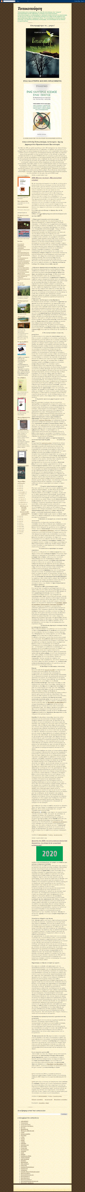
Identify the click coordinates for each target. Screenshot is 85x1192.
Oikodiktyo (23, 1160)
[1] (65, 881)
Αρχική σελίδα (48, 1099)
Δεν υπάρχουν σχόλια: (58, 834)
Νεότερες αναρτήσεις (37, 1099)
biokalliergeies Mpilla (26, 1156)
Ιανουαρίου (23, 504)
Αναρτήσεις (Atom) (44, 1103)
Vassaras (23, 1138)
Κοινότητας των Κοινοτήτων (56, 702)
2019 (20, 516)
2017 (20, 519)
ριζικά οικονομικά (25, 1124)
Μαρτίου (22, 500)
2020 (20, 490)
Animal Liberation (25, 1157)
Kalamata (23, 1154)
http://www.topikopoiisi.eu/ (23, 207)
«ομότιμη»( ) (45, 420)
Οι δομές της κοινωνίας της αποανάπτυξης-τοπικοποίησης (24, 265)
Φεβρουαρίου (23, 502)
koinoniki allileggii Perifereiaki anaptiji (30, 1171)
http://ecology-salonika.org (27, 1182)
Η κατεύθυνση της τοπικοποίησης (22, 247)
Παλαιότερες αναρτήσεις (60, 1099)
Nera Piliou (23, 1135)
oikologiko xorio (25, 1145)
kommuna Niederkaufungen (27, 1167)
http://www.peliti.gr (25, 1173)
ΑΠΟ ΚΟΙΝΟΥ (24, 1121)
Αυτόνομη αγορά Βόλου (27, 1126)
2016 (20, 521)
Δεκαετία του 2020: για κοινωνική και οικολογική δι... (24, 513)
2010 (20, 531)
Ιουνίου (22, 495)
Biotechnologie (24, 1162)
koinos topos (24, 1165)
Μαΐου (21, 497)
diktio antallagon (25, 1164)
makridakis (23, 1143)
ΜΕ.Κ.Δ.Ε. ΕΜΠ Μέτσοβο (27, 1131)
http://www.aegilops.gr (26, 1179)
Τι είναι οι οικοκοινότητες (23, 267)
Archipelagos (24, 1170)
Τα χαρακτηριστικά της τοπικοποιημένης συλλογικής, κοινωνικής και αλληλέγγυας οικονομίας (24, 260)
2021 (20, 488)
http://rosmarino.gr (25, 1176)
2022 (20, 486)
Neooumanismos (25, 1149)
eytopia (22, 1132)
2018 (20, 518)
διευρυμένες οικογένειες (47, 530)
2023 (20, 485)
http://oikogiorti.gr (25, 1178)
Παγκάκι (23, 1127)
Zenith (22, 1153)
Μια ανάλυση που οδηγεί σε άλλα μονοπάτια (23, 269)
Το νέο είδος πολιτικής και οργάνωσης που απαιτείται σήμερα (24, 255)
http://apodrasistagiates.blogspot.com (29, 1181)
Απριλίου (22, 499)
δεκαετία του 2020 (50, 670)
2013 (20, 526)
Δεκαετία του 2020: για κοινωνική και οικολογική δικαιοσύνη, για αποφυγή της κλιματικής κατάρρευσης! (49, 842)
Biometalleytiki (24, 1129)
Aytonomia (23, 1151)
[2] (40, 926)
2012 (20, 528)
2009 (20, 533)
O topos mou (24, 1148)
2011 (20, 530)
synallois (23, 1142)
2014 (20, 524)
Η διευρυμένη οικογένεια (23, 252)
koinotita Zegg (24, 1168)
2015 (20, 523)
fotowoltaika (24, 1146)
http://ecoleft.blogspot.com (27, 1175)
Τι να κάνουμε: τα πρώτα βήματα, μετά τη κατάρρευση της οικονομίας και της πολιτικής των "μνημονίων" (24, 274)
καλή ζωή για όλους (47, 443)
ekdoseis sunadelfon (25, 1134)
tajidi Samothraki (25, 1159)
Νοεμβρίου (22, 493)
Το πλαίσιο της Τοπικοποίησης (21, 244)
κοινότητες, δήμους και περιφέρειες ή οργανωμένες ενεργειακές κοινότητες (49, 603)
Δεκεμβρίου (23, 492)
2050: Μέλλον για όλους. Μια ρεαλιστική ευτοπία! (24, 508)
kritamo (23, 1140)
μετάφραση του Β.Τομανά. (60, 822)
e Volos (22, 1137)
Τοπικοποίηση (30, 8)
